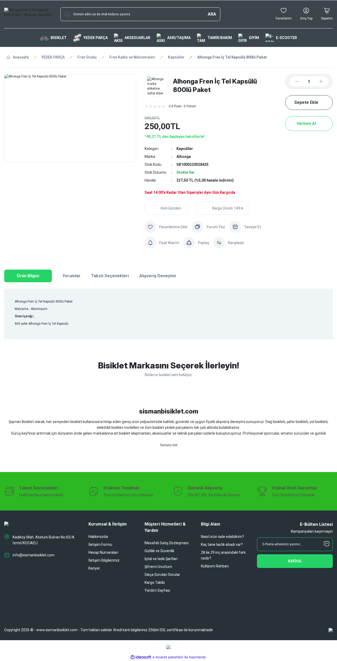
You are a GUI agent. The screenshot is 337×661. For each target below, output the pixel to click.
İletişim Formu (100, 544)
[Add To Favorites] (166, 227)
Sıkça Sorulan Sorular (162, 574)
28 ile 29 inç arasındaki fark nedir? (223, 555)
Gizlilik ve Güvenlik (159, 551)
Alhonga (183, 156)
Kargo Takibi (155, 582)
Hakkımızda (98, 536)
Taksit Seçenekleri (110, 275)
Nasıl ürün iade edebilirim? (222, 536)
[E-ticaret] (167, 657)
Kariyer (94, 568)
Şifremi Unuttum (158, 567)
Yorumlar (71, 275)
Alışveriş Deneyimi (157, 275)
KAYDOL (295, 561)
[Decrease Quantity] (292, 81)
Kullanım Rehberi (215, 566)
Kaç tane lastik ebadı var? (222, 544)
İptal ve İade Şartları (161, 559)
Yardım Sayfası (157, 590)
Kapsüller (184, 149)
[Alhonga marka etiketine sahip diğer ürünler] (156, 85)
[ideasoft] (140, 657)
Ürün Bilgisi (28, 275)
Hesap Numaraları (103, 552)
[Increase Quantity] (325, 81)
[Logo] (28, 14)
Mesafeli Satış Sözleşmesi (167, 543)
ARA (212, 14)
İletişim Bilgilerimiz (104, 560)
